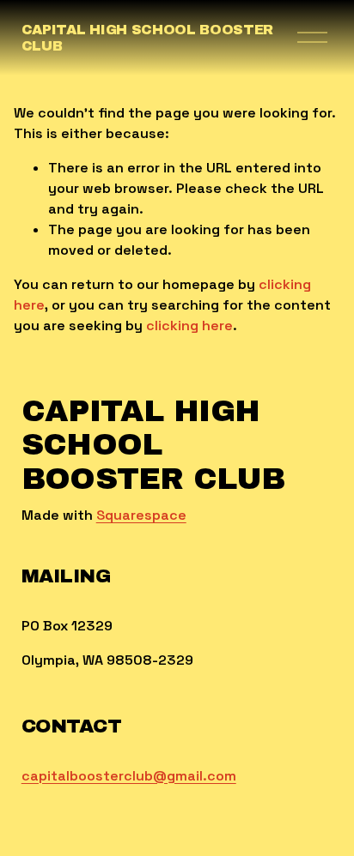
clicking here (189, 325)
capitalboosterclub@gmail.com (128, 776)
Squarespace (141, 515)
